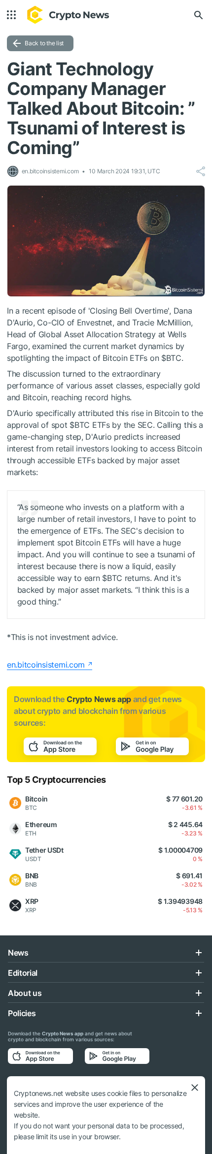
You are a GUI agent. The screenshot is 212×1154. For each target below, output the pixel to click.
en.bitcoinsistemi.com (46, 665)
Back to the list (44, 43)
